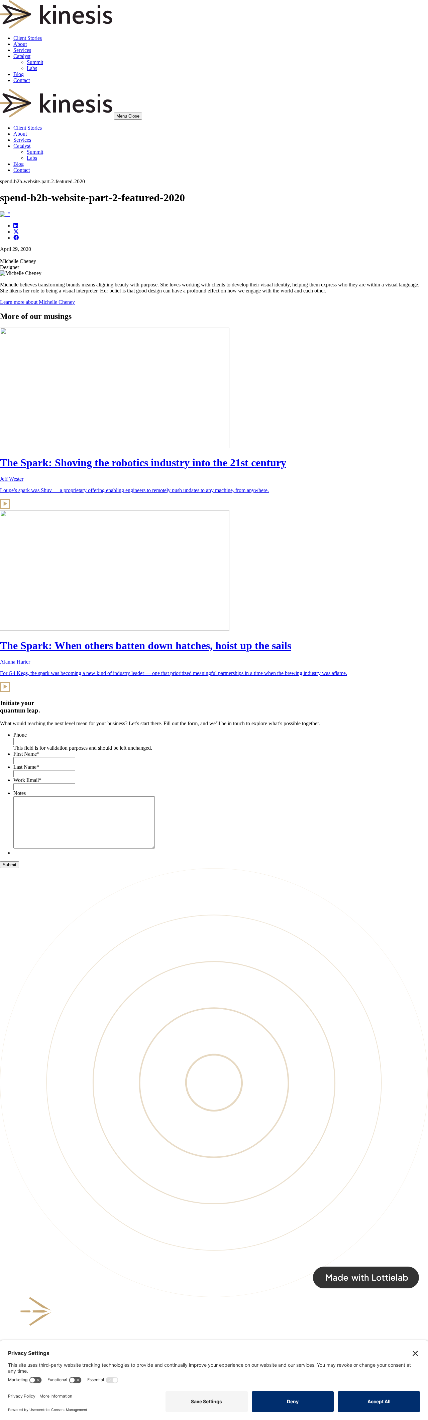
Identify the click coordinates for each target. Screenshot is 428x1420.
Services (22, 50)
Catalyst (21, 56)
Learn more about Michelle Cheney (37, 302)
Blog (18, 74)
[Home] (57, 116)
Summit (35, 62)
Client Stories (27, 38)
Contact (21, 80)
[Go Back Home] (56, 26)
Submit (9, 864)
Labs (32, 68)
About (20, 44)
